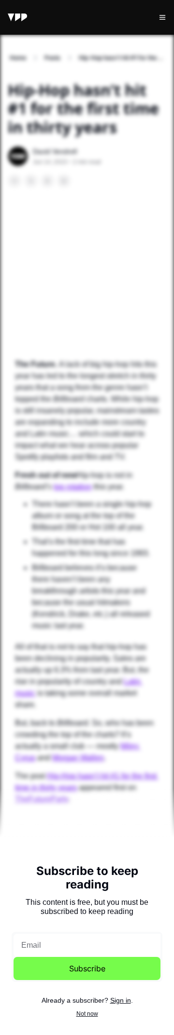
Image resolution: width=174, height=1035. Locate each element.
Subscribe (87, 968)
